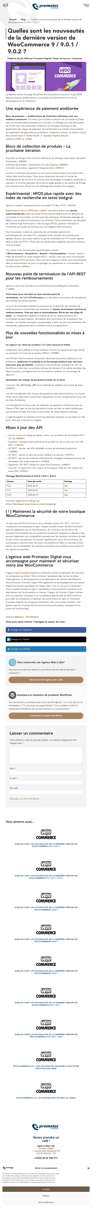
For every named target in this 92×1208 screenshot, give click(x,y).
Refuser (46, 1196)
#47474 (23, 471)
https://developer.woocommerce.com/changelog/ (31, 504)
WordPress (32, 617)
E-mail (13, 779)
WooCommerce (15, 617)
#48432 (10, 389)
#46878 (19, 439)
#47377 (69, 455)
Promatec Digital (14, 602)
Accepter (46, 1189)
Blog (23, 20)
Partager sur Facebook (21, 630)
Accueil (13, 20)
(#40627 (66, 465)
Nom (13, 769)
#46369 (63, 165)
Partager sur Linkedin (20, 649)
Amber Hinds (32, 136)
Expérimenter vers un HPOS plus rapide (26, 211)
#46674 (19, 445)
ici (65, 177)
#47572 (59, 168)
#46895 (13, 452)
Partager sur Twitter (20, 640)
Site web (14, 788)
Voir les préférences (46, 1202)
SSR (43, 345)
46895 (11, 289)
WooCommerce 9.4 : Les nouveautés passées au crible (46, 1098)
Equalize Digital (52, 136)
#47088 (54, 353)
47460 (28, 139)
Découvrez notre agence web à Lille (46, 680)
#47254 (45, 462)
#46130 (71, 206)
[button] (88, 1168)
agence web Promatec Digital (22, 573)
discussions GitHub (19, 267)
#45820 (22, 162)
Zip (66, 486)
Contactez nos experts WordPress (46, 716)
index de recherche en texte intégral (44, 214)
